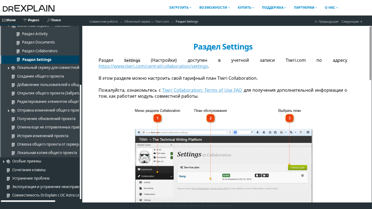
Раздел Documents (38, 42)
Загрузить (179, 7)
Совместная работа (103, 21)
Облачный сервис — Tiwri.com (146, 21)
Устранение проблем (31, 178)
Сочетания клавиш (29, 169)
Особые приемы (26, 161)
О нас (330, 7)
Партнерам (304, 7)
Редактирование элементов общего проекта (56, 101)
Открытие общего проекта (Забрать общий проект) (62, 93)
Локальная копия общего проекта (47, 152)
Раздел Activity (35, 33)
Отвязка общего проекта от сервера (49, 144)
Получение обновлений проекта (46, 118)
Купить (245, 7)
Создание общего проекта (40, 76)
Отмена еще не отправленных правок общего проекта (65, 127)
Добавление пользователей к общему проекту (58, 84)
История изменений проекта (42, 135)
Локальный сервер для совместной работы (55, 67)
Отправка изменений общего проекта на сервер (60, 110)
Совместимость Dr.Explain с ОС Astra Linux (48, 195)
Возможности (213, 7)
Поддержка (273, 7)
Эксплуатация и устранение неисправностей (51, 186)
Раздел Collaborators (39, 50)
